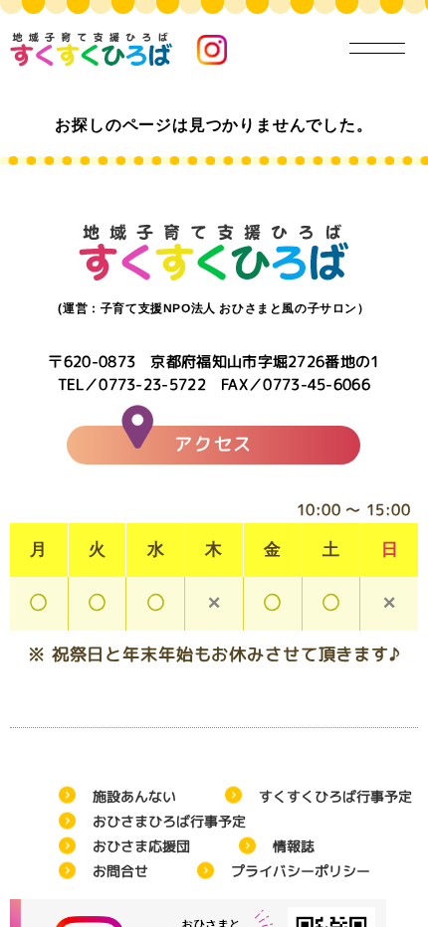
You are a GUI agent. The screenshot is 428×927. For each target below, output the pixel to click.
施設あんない (134, 795)
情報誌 (294, 845)
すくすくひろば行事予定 (335, 795)
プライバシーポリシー (300, 870)
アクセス (213, 444)
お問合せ (120, 870)
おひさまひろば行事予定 (169, 821)
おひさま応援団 (141, 845)
